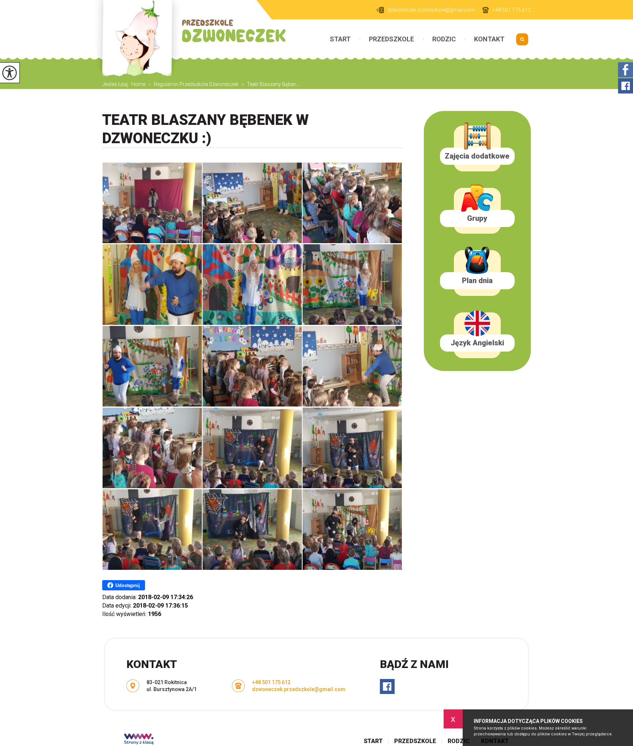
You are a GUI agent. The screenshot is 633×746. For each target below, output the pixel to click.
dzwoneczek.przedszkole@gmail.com (431, 10)
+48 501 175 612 (511, 10)
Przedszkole (391, 39)
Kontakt (489, 39)
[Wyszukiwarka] (522, 42)
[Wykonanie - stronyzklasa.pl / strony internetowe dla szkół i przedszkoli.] (138, 740)
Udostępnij (127, 585)
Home (138, 84)
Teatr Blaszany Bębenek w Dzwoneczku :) (205, 129)
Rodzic (444, 39)
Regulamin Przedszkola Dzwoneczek (193, 84)
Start (340, 39)
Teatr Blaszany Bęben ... (271, 84)
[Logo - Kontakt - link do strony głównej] (189, 39)
